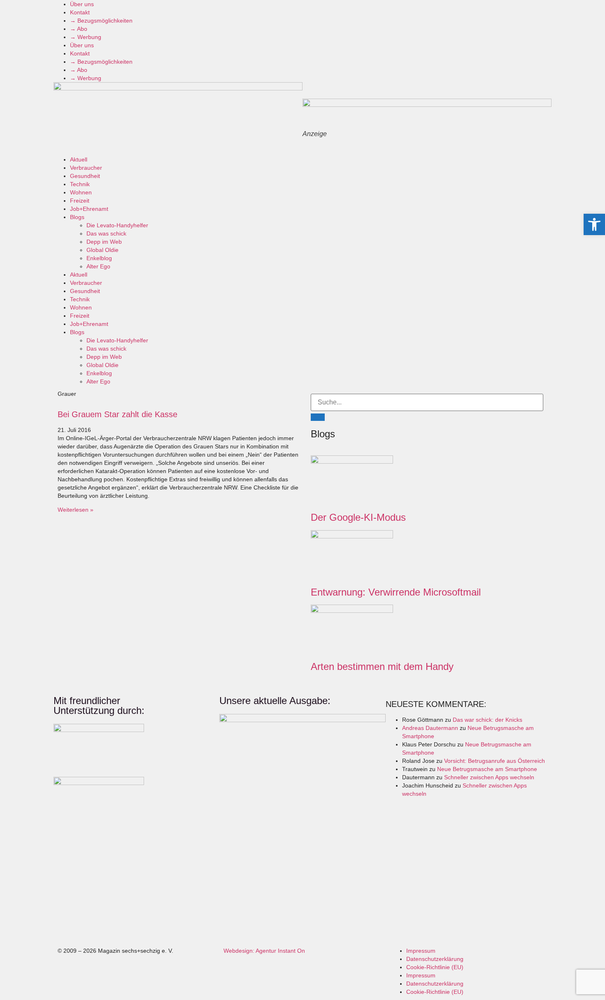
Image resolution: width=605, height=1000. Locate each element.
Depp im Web (104, 241)
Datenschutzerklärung (434, 959)
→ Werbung (85, 37)
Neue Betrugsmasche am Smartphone (487, 769)
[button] (594, 224)
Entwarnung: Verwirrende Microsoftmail (396, 592)
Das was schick (106, 233)
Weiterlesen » (75, 509)
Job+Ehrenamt (89, 209)
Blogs (77, 217)
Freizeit (79, 200)
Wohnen (81, 192)
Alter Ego (98, 266)
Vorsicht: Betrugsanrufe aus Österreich (494, 761)
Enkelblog (99, 258)
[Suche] (318, 417)
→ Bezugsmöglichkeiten (101, 20)
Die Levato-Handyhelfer (117, 225)
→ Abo (78, 28)
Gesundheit (85, 176)
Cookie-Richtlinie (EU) (434, 967)
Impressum (420, 950)
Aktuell (78, 159)
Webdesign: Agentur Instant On (264, 950)
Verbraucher (86, 167)
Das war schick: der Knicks (487, 719)
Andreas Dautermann (430, 728)
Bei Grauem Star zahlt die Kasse (117, 414)
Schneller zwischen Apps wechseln (489, 777)
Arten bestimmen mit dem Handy (382, 666)
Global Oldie (102, 250)
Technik (80, 184)
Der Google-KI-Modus (358, 517)
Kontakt (80, 12)
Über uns (82, 4)
